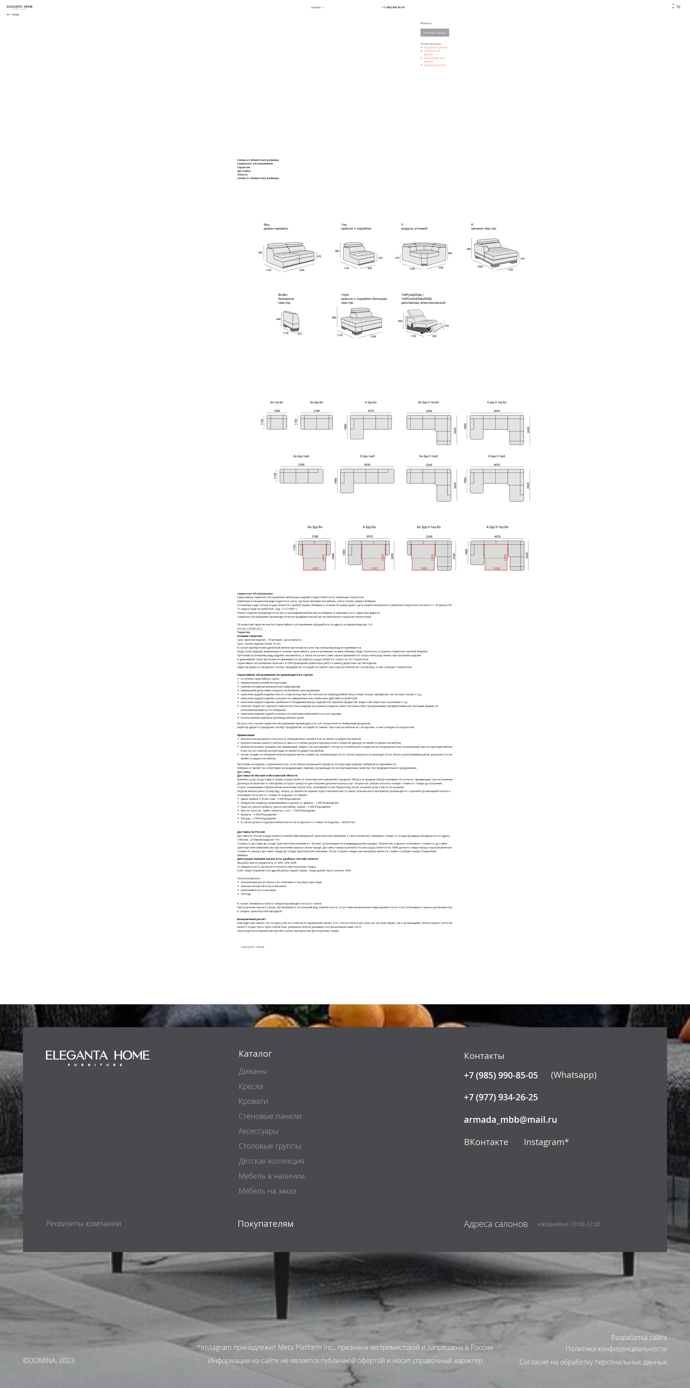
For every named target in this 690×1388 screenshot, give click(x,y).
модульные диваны (435, 47)
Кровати (253, 1101)
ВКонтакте (486, 1142)
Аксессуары (259, 1131)
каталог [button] (316, 7)
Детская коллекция (271, 1161)
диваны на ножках (435, 65)
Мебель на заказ (267, 1191)
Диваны (253, 1071)
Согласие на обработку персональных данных (593, 1361)
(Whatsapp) (574, 1074)
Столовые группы (270, 1146)
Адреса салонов (496, 1223)
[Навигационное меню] (678, 7)
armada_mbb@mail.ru (250, 628)
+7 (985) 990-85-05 (393, 7)
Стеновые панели (270, 1116)
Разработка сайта (639, 1337)
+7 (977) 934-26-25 (501, 1097)
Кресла (251, 1086)
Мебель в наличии (272, 1176)
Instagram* (546, 1142)
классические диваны (432, 52)
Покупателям (266, 1223)
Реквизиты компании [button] (83, 1223)
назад (15, 14)
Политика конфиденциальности (616, 1348)
